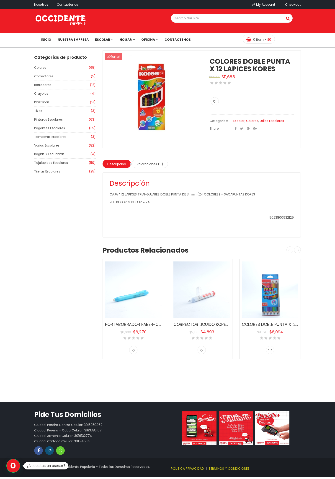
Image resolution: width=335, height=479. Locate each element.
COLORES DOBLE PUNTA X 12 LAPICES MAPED (284, 324)
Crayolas (41, 93)
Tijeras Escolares (47, 171)
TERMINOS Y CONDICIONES (229, 468)
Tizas (38, 111)
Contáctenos (178, 39)
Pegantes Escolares (49, 128)
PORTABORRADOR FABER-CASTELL (138, 324)
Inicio (46, 39)
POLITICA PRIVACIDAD (187, 468)
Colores (40, 67)
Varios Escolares (46, 145)
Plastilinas (41, 102)
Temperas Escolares (50, 136)
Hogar (126, 39)
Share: (214, 128)
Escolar (102, 39)
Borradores (42, 85)
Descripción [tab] (116, 164)
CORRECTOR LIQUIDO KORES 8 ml (205, 324)
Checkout (293, 4)
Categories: (219, 121)
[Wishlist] (215, 101)
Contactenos (67, 4)
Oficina (148, 39)
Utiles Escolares (272, 121)
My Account (265, 4)
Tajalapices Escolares (51, 162)
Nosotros (41, 4)
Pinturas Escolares (48, 119)
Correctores (43, 76)
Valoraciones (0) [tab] (150, 164)
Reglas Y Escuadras (49, 154)
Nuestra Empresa (73, 39)
